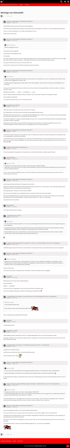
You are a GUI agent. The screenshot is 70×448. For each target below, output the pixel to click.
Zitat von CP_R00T (10, 389)
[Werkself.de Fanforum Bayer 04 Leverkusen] (2, 1)
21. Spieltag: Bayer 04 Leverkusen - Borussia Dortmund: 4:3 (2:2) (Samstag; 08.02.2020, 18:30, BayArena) (31, 296)
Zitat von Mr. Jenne (10, 45)
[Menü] (68, 1)
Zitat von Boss (9, 76)
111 (8, 16)
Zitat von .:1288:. (10, 163)
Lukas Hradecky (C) (10, 157)
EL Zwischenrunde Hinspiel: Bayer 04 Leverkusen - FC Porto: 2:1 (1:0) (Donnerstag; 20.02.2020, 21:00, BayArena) (33, 243)
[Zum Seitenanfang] (67, 446)
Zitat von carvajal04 (11, 259)
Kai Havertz (9, 320)
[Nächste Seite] (11, 16)
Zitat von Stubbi (10, 368)
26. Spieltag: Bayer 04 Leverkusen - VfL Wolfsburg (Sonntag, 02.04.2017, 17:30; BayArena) (27, 345)
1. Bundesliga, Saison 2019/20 (13, 215)
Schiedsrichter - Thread (11, 330)
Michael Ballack (10, 205)
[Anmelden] (64, 1)
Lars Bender (9, 276)
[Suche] (61, 1)
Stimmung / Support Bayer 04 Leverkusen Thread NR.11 (19, 21)
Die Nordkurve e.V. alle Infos (13, 105)
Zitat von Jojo (9, 221)
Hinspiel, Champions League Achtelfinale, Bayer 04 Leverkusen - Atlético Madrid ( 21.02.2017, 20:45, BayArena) (32, 383)
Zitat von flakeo (10, 302)
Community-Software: (35, 446)
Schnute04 (8, 22)
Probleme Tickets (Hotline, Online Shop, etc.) (16, 147)
